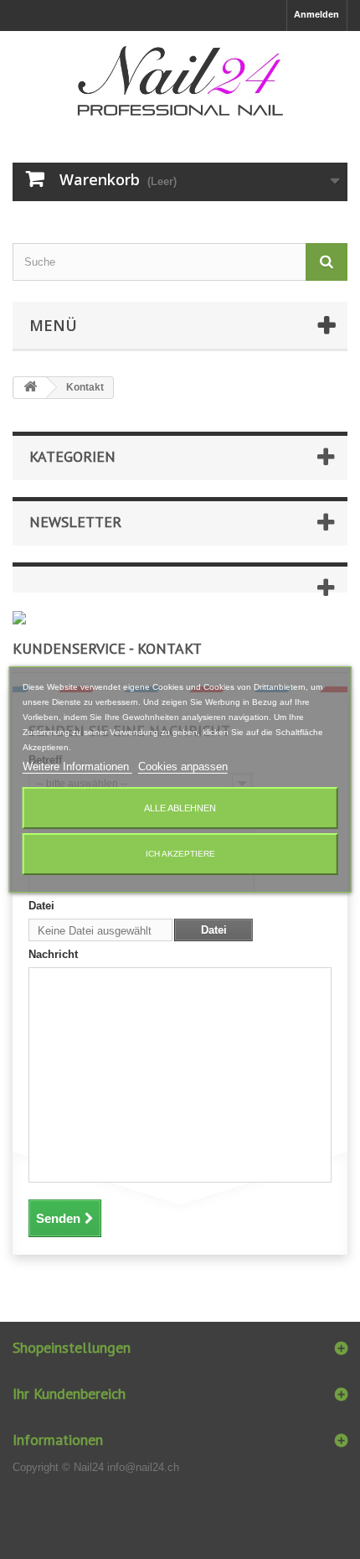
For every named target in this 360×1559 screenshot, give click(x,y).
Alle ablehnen (180, 808)
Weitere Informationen (77, 766)
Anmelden (316, 14)
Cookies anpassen (183, 766)
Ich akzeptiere (180, 853)
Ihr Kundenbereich (69, 1393)
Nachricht (53, 954)
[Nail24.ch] (180, 82)
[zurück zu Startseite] (30, 387)
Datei (41, 905)
